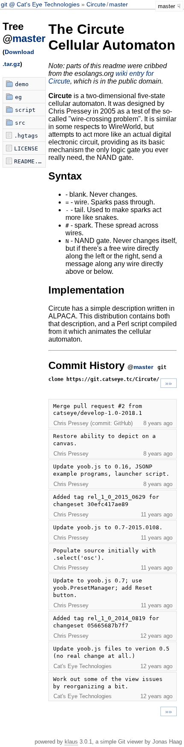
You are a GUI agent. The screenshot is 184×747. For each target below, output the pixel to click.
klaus (71, 741)
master (118, 4)
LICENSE (26, 148)
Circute (96, 4)
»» (168, 383)
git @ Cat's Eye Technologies (41, 4)
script (25, 110)
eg (18, 97)
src (20, 123)
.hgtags (26, 135)
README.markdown (29, 161)
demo (22, 84)
